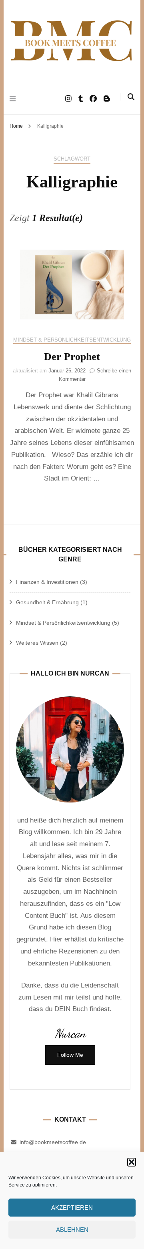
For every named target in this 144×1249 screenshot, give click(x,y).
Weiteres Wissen (37, 643)
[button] (132, 1162)
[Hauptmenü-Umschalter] (15, 98)
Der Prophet (72, 356)
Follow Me (70, 1055)
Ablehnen (72, 1229)
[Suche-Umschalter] (131, 97)
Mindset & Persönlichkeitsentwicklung (72, 340)
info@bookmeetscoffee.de (53, 1142)
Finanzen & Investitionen (47, 582)
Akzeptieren (72, 1207)
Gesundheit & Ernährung (47, 602)
